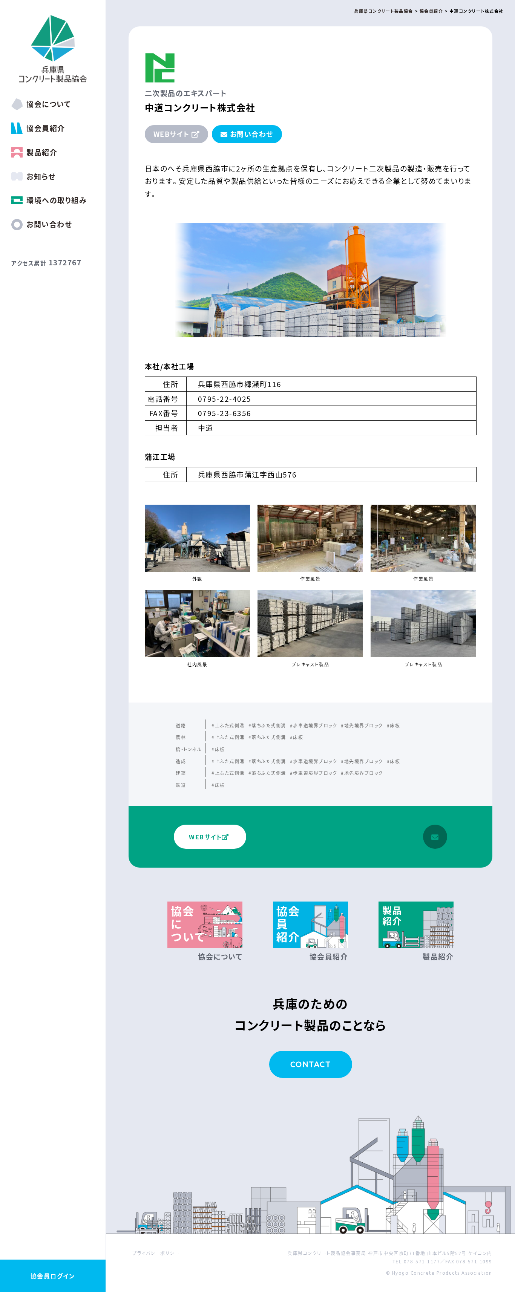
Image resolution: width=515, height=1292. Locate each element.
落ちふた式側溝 (268, 725)
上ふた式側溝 (230, 725)
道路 (181, 725)
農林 (181, 737)
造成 (181, 761)
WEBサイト (171, 134)
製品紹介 (41, 152)
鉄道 (181, 785)
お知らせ (40, 176)
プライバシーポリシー (155, 1253)
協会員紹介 (45, 128)
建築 (181, 773)
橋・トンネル (189, 749)
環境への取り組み (56, 200)
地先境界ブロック (363, 725)
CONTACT (310, 1064)
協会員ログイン (53, 1275)
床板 (395, 725)
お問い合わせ (251, 134)
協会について (48, 104)
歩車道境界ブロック (315, 725)
